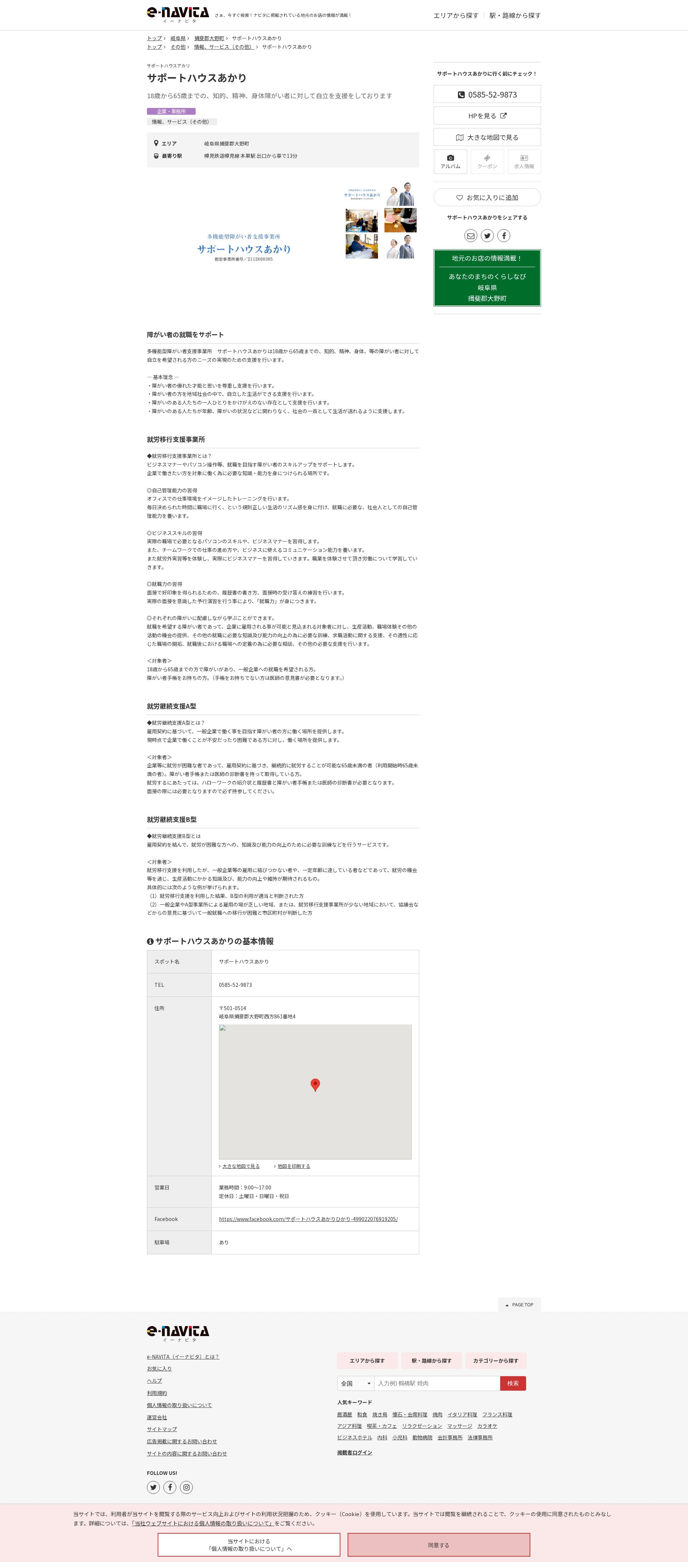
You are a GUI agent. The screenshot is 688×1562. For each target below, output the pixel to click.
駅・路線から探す (515, 15)
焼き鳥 (379, 1414)
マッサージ (459, 1425)
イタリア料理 (462, 1414)
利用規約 (157, 1392)
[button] (315, 1085)
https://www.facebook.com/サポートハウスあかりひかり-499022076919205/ (308, 1218)
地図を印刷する (294, 1166)
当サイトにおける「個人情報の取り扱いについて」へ (249, 1544)
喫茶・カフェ (382, 1425)
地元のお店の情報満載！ (487, 278)
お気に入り (159, 1368)
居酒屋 (344, 1414)
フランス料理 (497, 1414)
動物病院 (422, 1437)
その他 (178, 46)
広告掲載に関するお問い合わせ (182, 1441)
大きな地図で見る (241, 1166)
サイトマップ (162, 1429)
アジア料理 (349, 1425)
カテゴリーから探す (496, 1360)
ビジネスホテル (354, 1437)
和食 (362, 1414)
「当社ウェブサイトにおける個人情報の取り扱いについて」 (203, 1523)
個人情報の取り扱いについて (179, 1405)
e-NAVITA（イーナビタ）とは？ (183, 1356)
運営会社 (157, 1417)
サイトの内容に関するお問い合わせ (187, 1453)
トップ (154, 38)
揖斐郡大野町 (209, 38)
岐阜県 (178, 38)
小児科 (399, 1437)
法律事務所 (480, 1437)
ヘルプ (154, 1380)
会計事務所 (450, 1437)
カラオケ (487, 1425)
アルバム (450, 166)
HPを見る (482, 115)
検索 (513, 1383)
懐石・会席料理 (409, 1414)
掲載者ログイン (354, 1452)
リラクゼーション (422, 1425)
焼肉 (438, 1414)
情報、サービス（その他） (224, 46)
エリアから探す (456, 15)
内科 (382, 1437)
